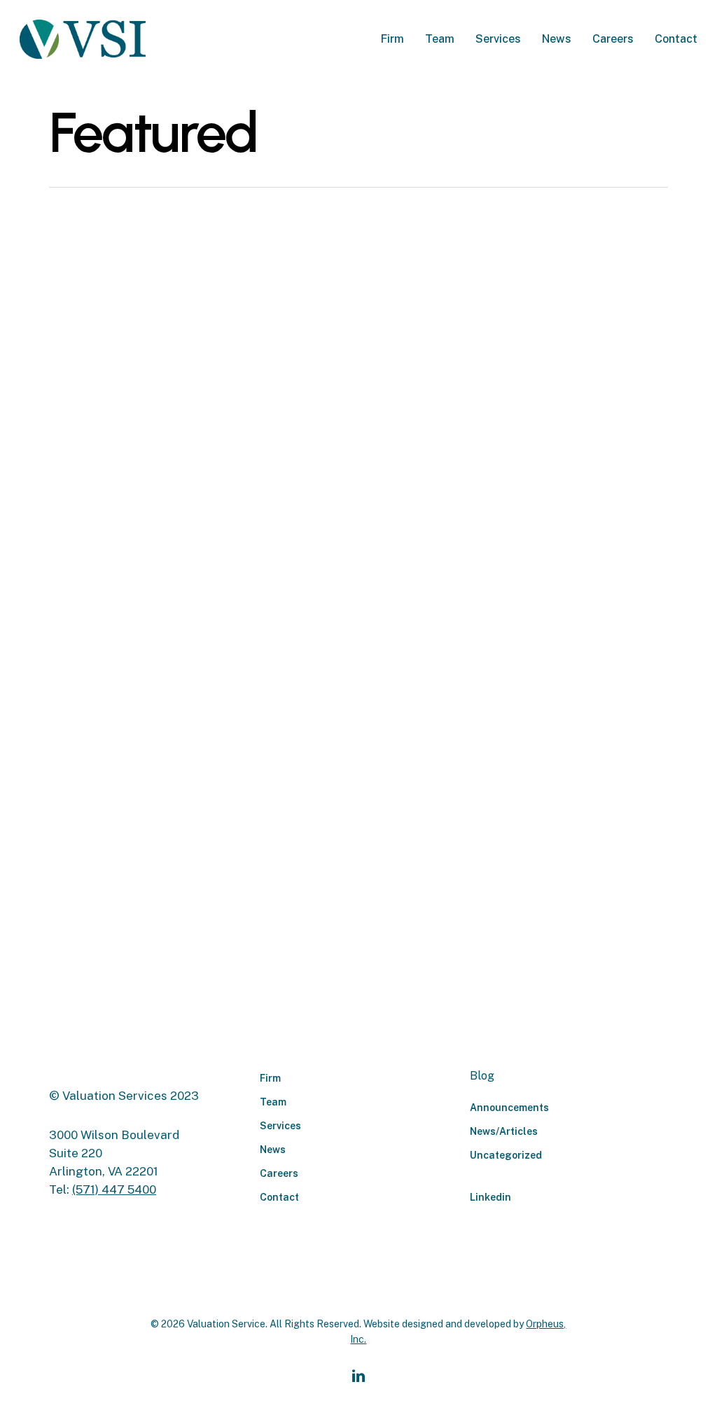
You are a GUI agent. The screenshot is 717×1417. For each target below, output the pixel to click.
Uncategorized (506, 1155)
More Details (185, 312)
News (273, 1149)
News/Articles (504, 1131)
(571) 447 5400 (114, 1189)
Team (273, 1102)
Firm (270, 1078)
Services (280, 1125)
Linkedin (490, 1197)
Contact (279, 1197)
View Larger (104, 312)
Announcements (509, 1107)
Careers (279, 1173)
